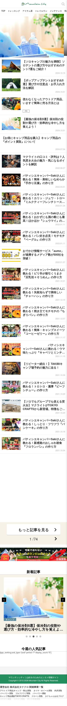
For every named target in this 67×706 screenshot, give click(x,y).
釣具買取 (58, 690)
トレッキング (14, 10)
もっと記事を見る (33, 529)
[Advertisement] (33, 487)
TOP (3, 10)
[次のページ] (56, 539)
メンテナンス (56, 10)
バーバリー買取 (6, 693)
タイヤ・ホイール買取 (43, 690)
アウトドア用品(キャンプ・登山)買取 (15, 690)
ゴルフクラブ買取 (22, 693)
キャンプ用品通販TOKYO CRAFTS (14, 696)
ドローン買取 (37, 696)
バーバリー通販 (39, 693)
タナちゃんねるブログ (54, 696)
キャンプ (10, 619)
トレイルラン (41, 10)
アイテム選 (27, 10)
